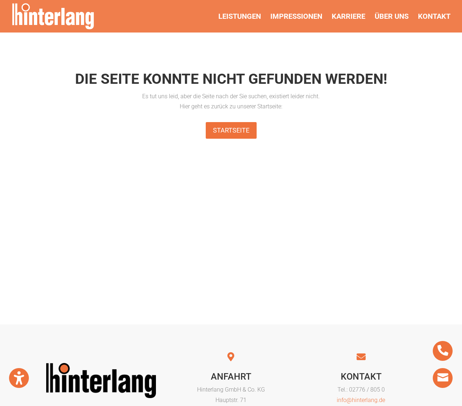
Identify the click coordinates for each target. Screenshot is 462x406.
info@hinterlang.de (361, 400)
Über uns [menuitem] (392, 17)
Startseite (231, 130)
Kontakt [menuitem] (434, 17)
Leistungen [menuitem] (239, 17)
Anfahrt (231, 376)
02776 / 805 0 (367, 389)
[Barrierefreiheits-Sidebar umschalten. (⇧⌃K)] (19, 378)
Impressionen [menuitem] (296, 17)
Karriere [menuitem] (348, 17)
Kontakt (361, 376)
